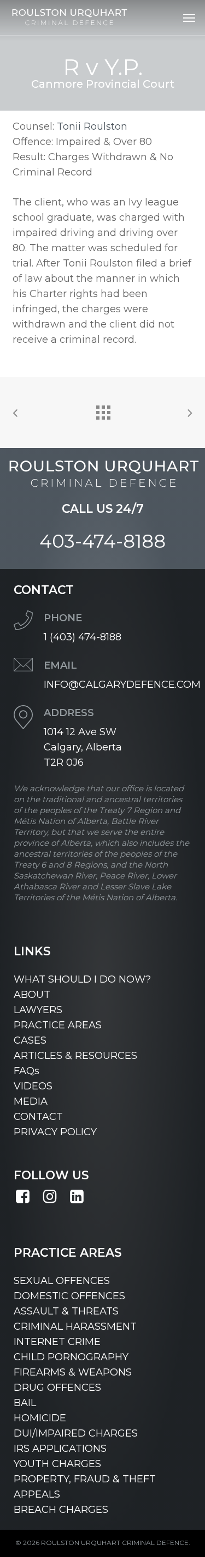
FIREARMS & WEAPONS (73, 1372)
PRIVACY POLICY (55, 1132)
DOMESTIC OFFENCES (69, 1296)
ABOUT (32, 995)
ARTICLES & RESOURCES (75, 1056)
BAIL (25, 1403)
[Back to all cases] (103, 410)
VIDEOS (33, 1086)
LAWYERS (38, 1010)
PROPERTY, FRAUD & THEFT (85, 1479)
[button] (189, 17)
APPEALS (37, 1494)
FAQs (26, 1071)
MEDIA (31, 1101)
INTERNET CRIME (57, 1342)
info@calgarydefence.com (122, 684)
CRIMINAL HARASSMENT (75, 1326)
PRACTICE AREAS (58, 1025)
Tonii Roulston (92, 126)
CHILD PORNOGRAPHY (71, 1357)
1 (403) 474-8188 (82, 637)
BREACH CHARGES (61, 1510)
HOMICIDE (40, 1418)
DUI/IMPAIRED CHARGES (76, 1433)
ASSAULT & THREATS (66, 1311)
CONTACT (38, 1117)
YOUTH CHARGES (57, 1464)
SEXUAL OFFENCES (62, 1281)
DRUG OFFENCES (57, 1388)
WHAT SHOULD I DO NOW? (82, 979)
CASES (30, 1040)
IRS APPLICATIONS (60, 1449)
